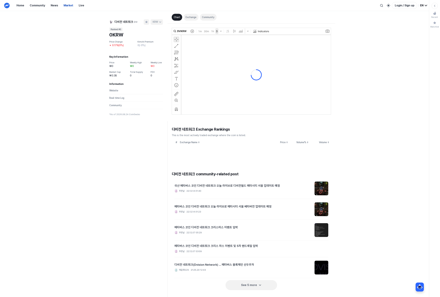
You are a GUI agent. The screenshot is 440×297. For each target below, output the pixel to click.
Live (81, 5)
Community (37, 5)
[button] (251, 188)
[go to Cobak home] (7, 5)
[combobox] (424, 5)
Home (20, 5)
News (54, 5)
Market (68, 5)
